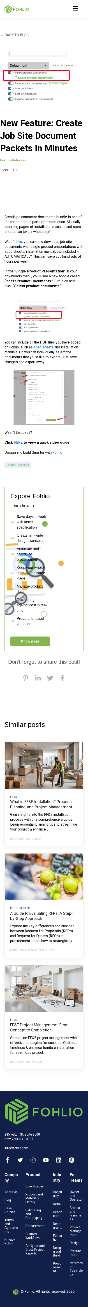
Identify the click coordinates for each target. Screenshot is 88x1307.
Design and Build (57, 1251)
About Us (11, 1192)
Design (74, 1243)
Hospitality (57, 1193)
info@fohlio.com (16, 1148)
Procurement (34, 1226)
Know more (30, 641)
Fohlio (17, 242)
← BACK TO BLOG (14, 35)
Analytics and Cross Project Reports (35, 1249)
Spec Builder (34, 1186)
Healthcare (57, 1214)
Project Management (75, 1231)
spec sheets (43, 347)
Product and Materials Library (34, 1198)
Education (57, 1237)
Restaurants (57, 1225)
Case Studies (10, 1210)
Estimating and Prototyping (33, 1214)
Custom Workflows (32, 1236)
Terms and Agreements (11, 1225)
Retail (57, 1204)
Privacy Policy (10, 1241)
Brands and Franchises (76, 1213)
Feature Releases (18, 464)
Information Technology (76, 1268)
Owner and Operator (76, 1195)
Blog (8, 1200)
